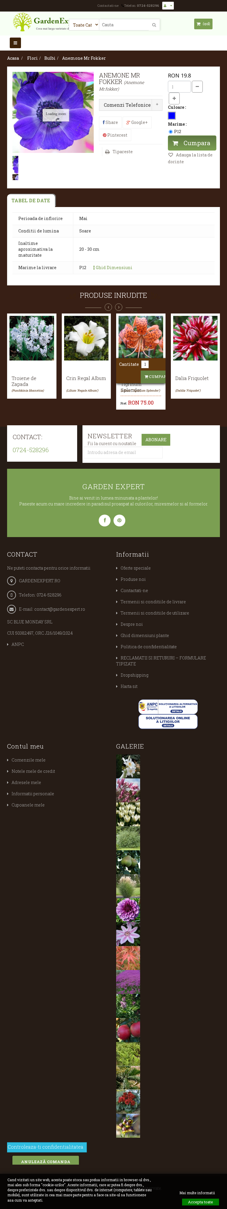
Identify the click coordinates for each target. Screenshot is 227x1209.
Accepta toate (200, 1202)
